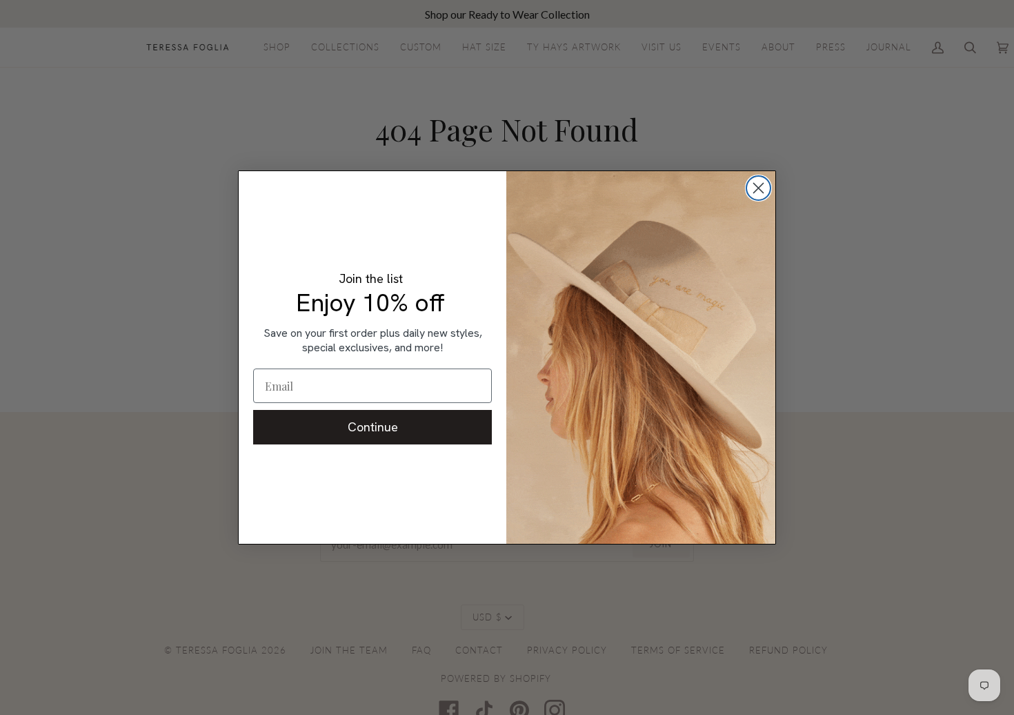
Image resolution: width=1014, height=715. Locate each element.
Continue (373, 427)
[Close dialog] (758, 188)
